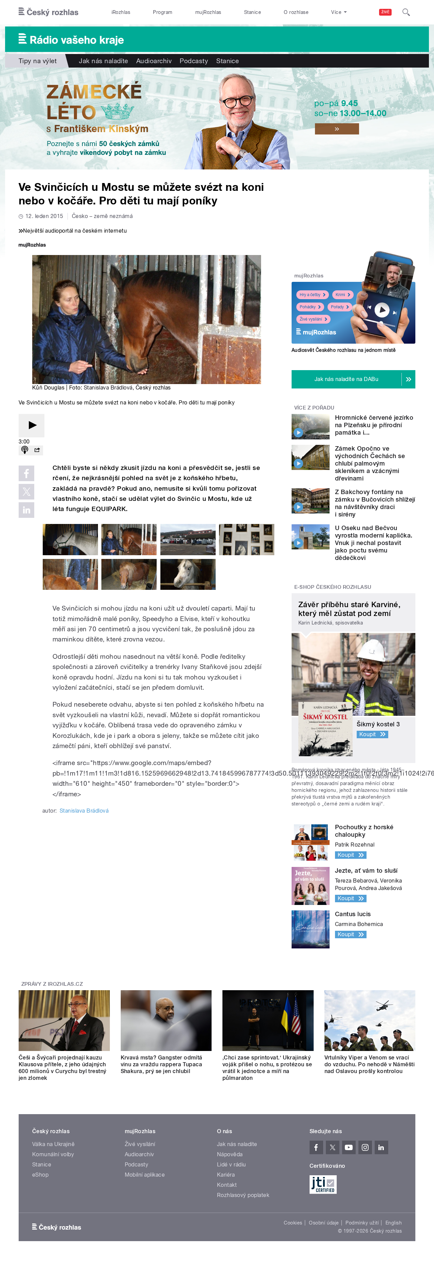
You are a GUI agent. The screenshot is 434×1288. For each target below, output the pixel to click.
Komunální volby (53, 1154)
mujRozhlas (208, 12)
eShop (40, 1175)
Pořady (337, 307)
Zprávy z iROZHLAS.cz (52, 984)
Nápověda (230, 1154)
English (394, 1223)
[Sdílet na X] (26, 492)
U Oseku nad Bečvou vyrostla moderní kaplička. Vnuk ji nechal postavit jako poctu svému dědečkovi (373, 542)
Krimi (340, 294)
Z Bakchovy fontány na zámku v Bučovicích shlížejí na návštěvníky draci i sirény (375, 503)
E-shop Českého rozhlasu (333, 587)
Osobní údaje (324, 1223)
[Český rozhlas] (48, 12)
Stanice (252, 12)
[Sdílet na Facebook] (26, 473)
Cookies (293, 1223)
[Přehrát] (31, 425)
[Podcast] (25, 450)
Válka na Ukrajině (53, 1144)
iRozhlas (121, 12)
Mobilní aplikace (145, 1175)
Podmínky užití (362, 1223)
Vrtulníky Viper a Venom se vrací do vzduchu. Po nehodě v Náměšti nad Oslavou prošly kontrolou (369, 1064)
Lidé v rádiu (231, 1164)
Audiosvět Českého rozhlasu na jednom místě (344, 350)
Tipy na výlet (38, 61)
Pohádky (308, 307)
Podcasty (194, 61)
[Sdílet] (37, 450)
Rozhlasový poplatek (243, 1195)
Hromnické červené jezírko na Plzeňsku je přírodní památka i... (374, 425)
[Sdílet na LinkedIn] (26, 510)
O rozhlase (296, 12)
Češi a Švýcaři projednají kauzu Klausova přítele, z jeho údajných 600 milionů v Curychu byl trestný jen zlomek (62, 1067)
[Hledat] (406, 12)
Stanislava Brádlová (108, 387)
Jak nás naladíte (103, 61)
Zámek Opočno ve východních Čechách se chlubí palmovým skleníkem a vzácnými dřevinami (370, 463)
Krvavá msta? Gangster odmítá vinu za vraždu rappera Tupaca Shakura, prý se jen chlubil (161, 1064)
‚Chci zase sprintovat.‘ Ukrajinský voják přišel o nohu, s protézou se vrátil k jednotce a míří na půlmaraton (267, 1067)
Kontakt (227, 1185)
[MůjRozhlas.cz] (32, 245)
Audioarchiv (154, 61)
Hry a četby (310, 294)
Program (162, 12)
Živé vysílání (311, 319)
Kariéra (226, 1175)
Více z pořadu (314, 408)
